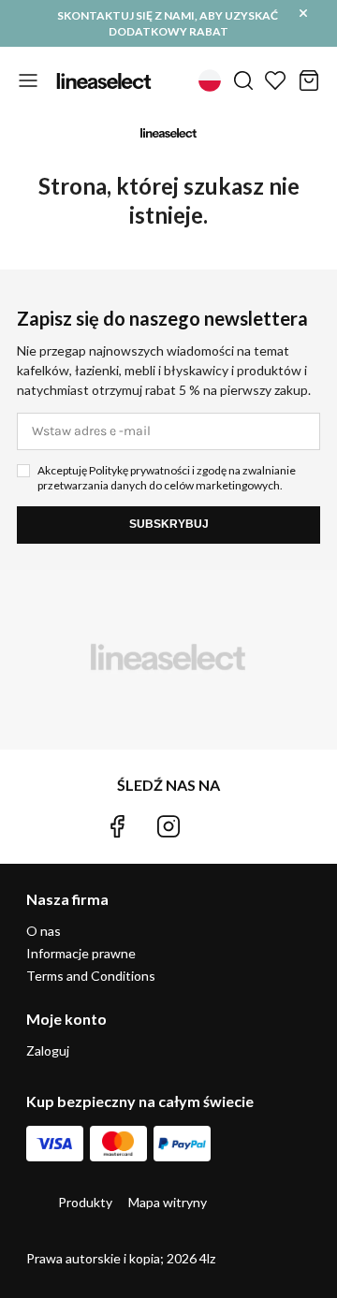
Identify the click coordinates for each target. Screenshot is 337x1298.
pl (209, 80)
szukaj (243, 80)
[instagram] (168, 826)
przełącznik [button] (28, 80)
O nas (43, 931)
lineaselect (104, 80)
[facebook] (117, 826)
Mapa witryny (167, 1202)
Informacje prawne (81, 953)
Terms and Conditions (90, 976)
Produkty (85, 1202)
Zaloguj (47, 1050)
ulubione (275, 80)
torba (309, 80)
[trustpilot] (220, 826)
